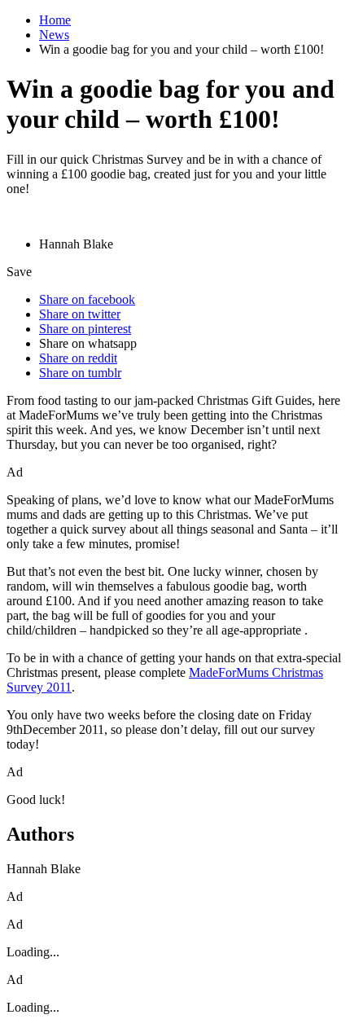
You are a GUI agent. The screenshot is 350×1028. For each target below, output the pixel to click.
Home (55, 20)
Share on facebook (87, 299)
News (54, 35)
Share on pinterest (85, 329)
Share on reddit (78, 358)
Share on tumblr (80, 373)
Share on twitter (79, 314)
